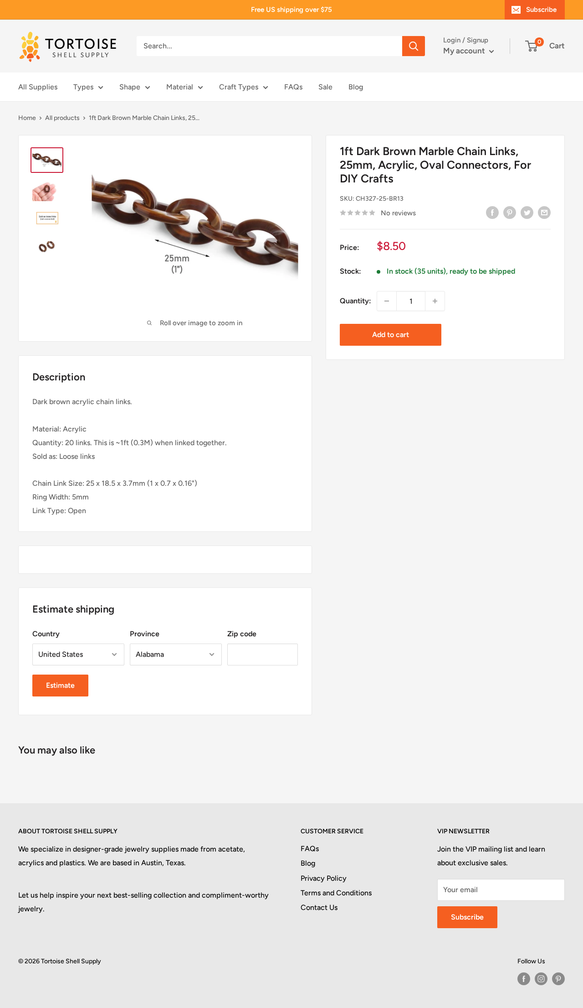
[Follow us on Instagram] (541, 978)
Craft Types (238, 87)
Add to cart (390, 334)
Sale (325, 87)
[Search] (413, 46)
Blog (355, 87)
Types (83, 87)
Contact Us (319, 907)
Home (27, 118)
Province (144, 633)
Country (46, 633)
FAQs (293, 87)
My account (465, 50)
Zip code (241, 633)
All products (62, 118)
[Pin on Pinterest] (509, 212)
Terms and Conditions (336, 892)
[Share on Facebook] (492, 212)
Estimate (60, 685)
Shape (129, 87)
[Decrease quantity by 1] (386, 301)
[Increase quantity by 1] (435, 301)
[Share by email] (544, 212)
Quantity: (355, 300)
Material (179, 87)
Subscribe (541, 9)
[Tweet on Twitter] (527, 212)
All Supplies (37, 87)
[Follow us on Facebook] (523, 978)
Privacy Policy (324, 878)
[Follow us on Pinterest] (558, 978)
